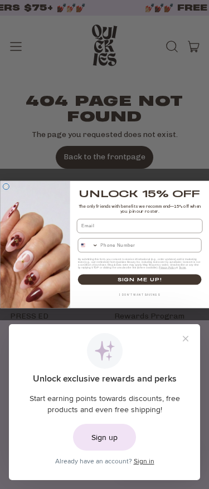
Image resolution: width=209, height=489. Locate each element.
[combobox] (88, 245)
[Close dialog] (6, 186)
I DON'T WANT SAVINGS (139, 295)
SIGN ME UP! (139, 279)
